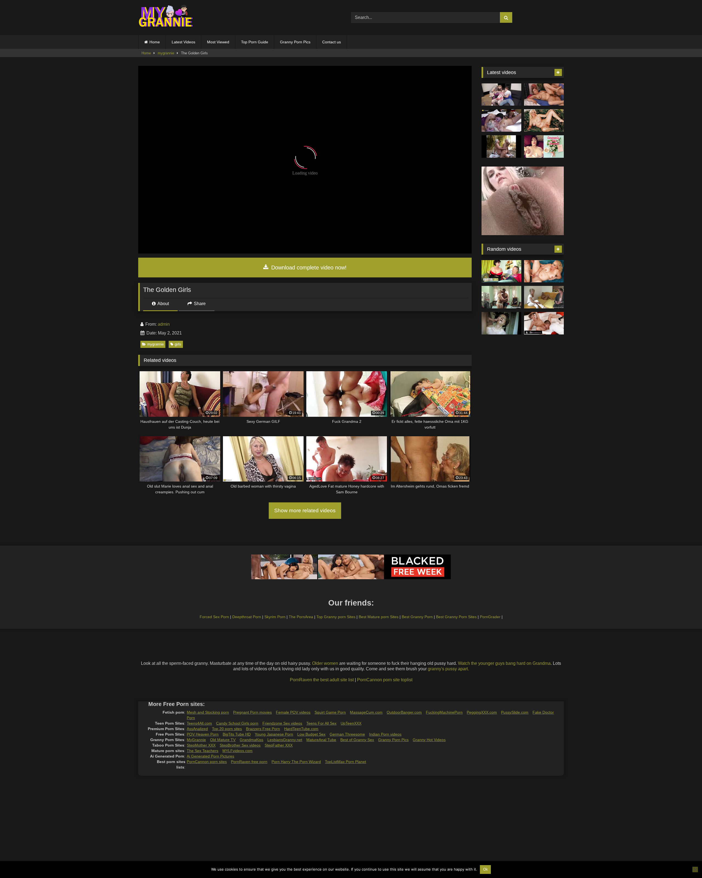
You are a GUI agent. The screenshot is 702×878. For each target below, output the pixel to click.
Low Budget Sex (311, 734)
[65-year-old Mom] (544, 94)
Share (199, 303)
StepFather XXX (279, 745)
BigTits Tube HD (237, 734)
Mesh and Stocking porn (208, 712)
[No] (695, 869)
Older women (325, 663)
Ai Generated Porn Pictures (210, 756)
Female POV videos (293, 712)
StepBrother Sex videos (240, 745)
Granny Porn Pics (295, 42)
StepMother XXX (201, 745)
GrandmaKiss (251, 740)
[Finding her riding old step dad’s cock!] (544, 297)
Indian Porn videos (385, 734)
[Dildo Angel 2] (544, 146)
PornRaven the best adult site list (322, 679)
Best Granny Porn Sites (456, 617)
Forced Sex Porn (214, 617)
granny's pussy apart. (448, 668)
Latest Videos (183, 42)
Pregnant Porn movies (252, 712)
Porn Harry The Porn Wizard (296, 761)
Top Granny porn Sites (335, 617)
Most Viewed (218, 42)
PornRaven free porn (249, 761)
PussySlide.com (514, 712)
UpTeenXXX (351, 723)
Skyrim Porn (274, 617)
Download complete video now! (308, 267)
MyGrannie (196, 740)
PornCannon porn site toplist (384, 679)
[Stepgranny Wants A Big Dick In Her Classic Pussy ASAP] (544, 323)
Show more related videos (305, 510)
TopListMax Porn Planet (345, 761)
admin (164, 324)
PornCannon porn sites (207, 761)
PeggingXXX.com (482, 712)
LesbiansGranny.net (284, 740)
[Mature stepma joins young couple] (501, 94)
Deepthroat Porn (246, 617)
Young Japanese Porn (274, 734)
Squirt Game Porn (330, 712)
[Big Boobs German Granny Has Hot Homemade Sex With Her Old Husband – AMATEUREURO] (501, 271)
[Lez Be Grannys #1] (501, 146)
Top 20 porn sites (227, 729)
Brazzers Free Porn (263, 729)
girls (178, 344)
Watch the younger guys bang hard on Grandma (504, 663)
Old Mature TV (223, 740)
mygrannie (166, 53)
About (163, 303)
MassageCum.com (366, 712)
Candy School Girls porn (237, 723)
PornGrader (490, 617)
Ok (485, 869)
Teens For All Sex (321, 723)
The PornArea (301, 617)
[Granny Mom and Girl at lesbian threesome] (501, 120)
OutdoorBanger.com (404, 712)
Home (154, 42)
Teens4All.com (199, 723)
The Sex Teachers (202, 750)
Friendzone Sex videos (282, 723)
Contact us (331, 42)
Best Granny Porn (417, 617)
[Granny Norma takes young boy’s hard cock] (501, 297)
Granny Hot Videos (429, 740)
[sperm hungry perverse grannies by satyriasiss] (501, 323)
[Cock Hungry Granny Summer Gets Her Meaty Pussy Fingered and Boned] (544, 271)
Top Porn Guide (254, 42)
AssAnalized (197, 729)
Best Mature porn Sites (378, 617)
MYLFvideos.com (237, 750)
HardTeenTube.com (301, 729)
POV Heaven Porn (203, 734)
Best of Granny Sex (357, 740)
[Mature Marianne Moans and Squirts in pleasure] (544, 120)
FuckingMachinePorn (444, 712)
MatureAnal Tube (321, 740)
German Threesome (347, 734)
